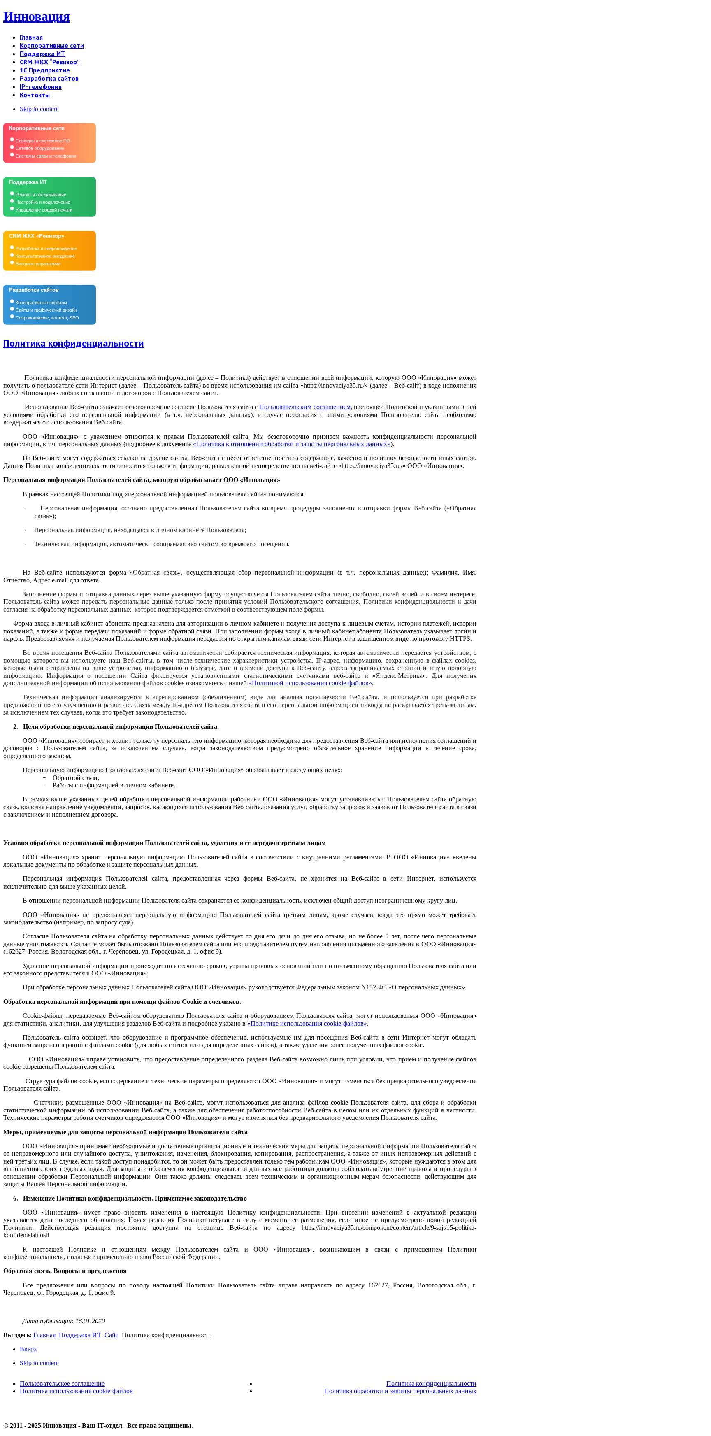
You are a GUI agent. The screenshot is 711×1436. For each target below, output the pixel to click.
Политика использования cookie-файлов (76, 1390)
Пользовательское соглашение (62, 1383)
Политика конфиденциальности (73, 343)
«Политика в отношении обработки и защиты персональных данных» (291, 443)
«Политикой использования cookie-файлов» (310, 683)
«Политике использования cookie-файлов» (307, 1023)
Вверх (28, 1348)
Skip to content (39, 108)
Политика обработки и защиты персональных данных (400, 1390)
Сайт (111, 1334)
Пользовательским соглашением (304, 406)
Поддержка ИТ (80, 1334)
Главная (44, 1334)
